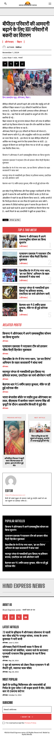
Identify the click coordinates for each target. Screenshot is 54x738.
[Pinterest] (16, 63)
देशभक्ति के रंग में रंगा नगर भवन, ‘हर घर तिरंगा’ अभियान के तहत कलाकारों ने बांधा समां (34, 273)
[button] (6, 4)
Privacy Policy (30, 723)
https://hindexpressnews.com (15, 495)
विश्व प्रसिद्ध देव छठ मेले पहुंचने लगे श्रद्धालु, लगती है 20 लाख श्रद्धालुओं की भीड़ (39, 438)
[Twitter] (10, 63)
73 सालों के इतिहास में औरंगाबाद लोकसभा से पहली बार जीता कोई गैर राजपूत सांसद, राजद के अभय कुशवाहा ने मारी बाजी (26, 636)
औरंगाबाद (23, 246)
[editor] (5, 47)
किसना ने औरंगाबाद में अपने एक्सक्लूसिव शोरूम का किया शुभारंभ (32, 239)
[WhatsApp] (22, 63)
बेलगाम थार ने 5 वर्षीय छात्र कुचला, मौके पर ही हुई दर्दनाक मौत (33, 307)
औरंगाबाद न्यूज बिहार (15, 220)
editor (19, 47)
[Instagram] (12, 617)
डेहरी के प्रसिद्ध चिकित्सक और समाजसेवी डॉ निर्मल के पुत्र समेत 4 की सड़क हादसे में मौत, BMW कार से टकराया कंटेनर (27, 688)
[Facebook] (5, 63)
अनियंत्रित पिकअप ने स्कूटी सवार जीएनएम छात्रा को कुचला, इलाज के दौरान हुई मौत (14, 462)
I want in (25, 717)
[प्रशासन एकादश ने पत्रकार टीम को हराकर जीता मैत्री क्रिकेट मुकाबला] (10, 258)
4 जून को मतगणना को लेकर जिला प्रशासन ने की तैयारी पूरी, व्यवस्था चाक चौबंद (26, 666)
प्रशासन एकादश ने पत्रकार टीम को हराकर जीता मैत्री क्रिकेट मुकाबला (35, 256)
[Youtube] (26, 617)
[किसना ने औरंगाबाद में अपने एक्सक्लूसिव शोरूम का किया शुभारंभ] (10, 241)
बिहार (19, 41)
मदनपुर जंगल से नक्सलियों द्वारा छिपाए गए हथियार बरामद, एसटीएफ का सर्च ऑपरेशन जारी (34, 290)
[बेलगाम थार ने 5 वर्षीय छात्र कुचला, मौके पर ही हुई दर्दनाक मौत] (10, 309)
